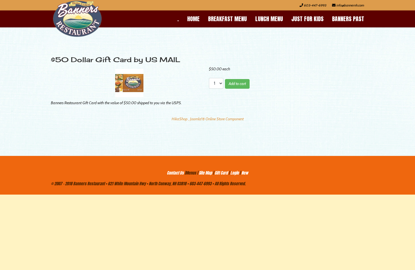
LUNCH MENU (269, 18)
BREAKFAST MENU (227, 18)
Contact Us (175, 173)
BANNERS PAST (348, 18)
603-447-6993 (315, 5)
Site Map (205, 173)
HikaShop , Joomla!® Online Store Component (208, 118)
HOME (193, 18)
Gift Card (221, 173)
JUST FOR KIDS (307, 18)
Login (234, 173)
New (244, 173)
